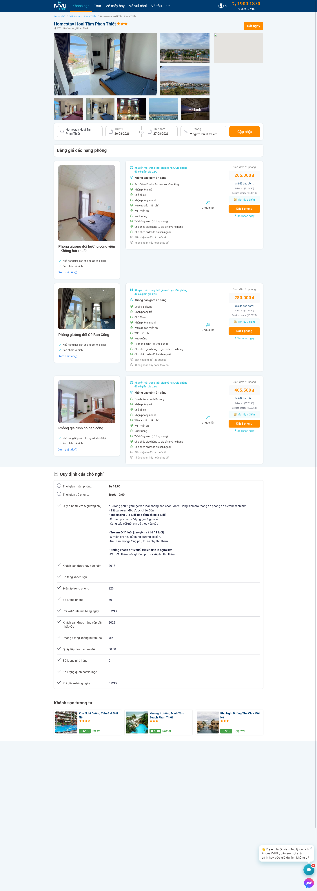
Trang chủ (59, 16)
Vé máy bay (115, 6)
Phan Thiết (90, 16)
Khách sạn (81, 6)
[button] (286, 853)
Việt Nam (74, 16)
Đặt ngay (253, 26)
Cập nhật (244, 132)
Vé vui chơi (138, 6)
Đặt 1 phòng (244, 208)
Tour (97, 6)
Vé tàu (156, 6)
